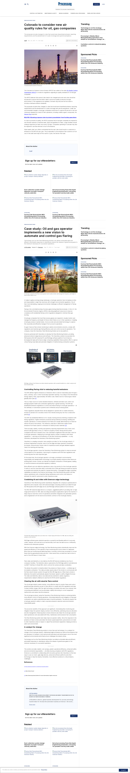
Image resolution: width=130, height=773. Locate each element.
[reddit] (53, 45)
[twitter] (51, 45)
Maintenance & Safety (51, 13)
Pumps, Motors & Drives (93, 13)
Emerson (40, 247)
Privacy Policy (44, 769)
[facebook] (46, 45)
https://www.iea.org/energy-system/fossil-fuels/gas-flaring (36, 658)
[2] (29, 414)
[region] (65, 770)
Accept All (123, 770)
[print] (77, 45)
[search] (28, 4)
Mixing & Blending (63, 13)
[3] (66, 425)
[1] (35, 398)
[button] (25, 4)
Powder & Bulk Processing (78, 13)
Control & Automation (36, 13)
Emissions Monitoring (29, 20)
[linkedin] (48, 45)
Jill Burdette (27, 247)
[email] (55, 45)
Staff (25, 40)
